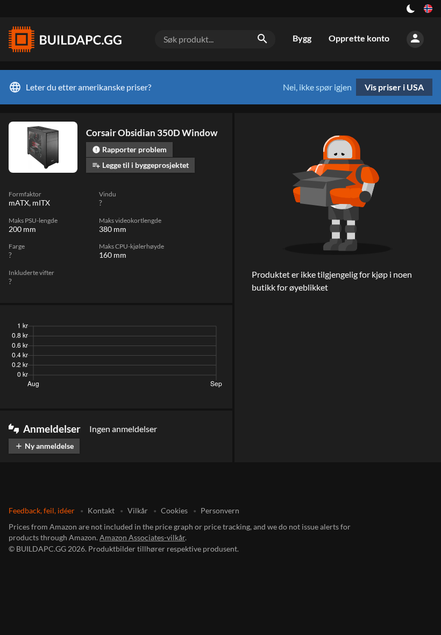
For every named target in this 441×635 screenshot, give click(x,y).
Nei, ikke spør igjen (317, 87)
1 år (182, 328)
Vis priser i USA (394, 87)
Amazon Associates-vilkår (142, 537)
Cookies (174, 510)
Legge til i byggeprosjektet (140, 165)
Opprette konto (359, 38)
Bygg (302, 38)
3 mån (122, 328)
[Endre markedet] (428, 8)
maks (210, 328)
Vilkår (137, 510)
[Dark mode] (411, 8)
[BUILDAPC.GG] (64, 39)
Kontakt (101, 510)
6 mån (153, 328)
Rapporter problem (129, 149)
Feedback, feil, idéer (42, 510)
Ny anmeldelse (44, 445)
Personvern (220, 510)
